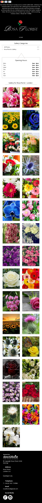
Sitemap (5, 463)
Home (21, 37)
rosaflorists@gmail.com (10, 489)
